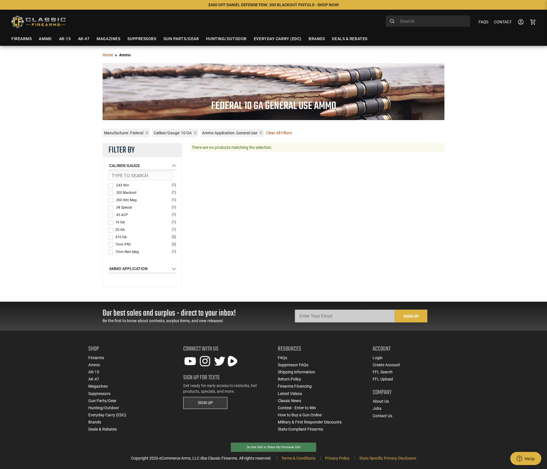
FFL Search (383, 372)
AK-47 (93, 379)
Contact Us (382, 416)
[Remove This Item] (146, 132)
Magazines (98, 386)
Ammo (94, 365)
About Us (381, 401)
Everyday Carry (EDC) (107, 415)
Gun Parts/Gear (102, 400)
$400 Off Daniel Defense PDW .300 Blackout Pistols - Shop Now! (273, 5)
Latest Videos (290, 393)
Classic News (289, 400)
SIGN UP (205, 402)
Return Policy (289, 379)
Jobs (377, 408)
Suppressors (99, 393)
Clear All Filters (279, 133)
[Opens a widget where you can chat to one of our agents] (525, 459)
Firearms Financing (295, 386)
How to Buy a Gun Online (300, 415)
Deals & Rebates (102, 429)
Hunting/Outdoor (103, 408)
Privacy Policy (337, 458)
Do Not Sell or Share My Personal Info (273, 447)
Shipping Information (296, 372)
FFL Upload (383, 379)
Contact (503, 22)
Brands (94, 422)
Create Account (386, 365)
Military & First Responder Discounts (310, 422)
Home (108, 55)
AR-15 (93, 372)
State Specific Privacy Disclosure (387, 458)
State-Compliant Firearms (300, 429)
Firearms (96, 357)
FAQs (483, 22)
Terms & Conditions (298, 458)
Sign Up (411, 316)
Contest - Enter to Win (297, 408)
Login (378, 357)
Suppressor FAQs (293, 365)
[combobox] (428, 21)
